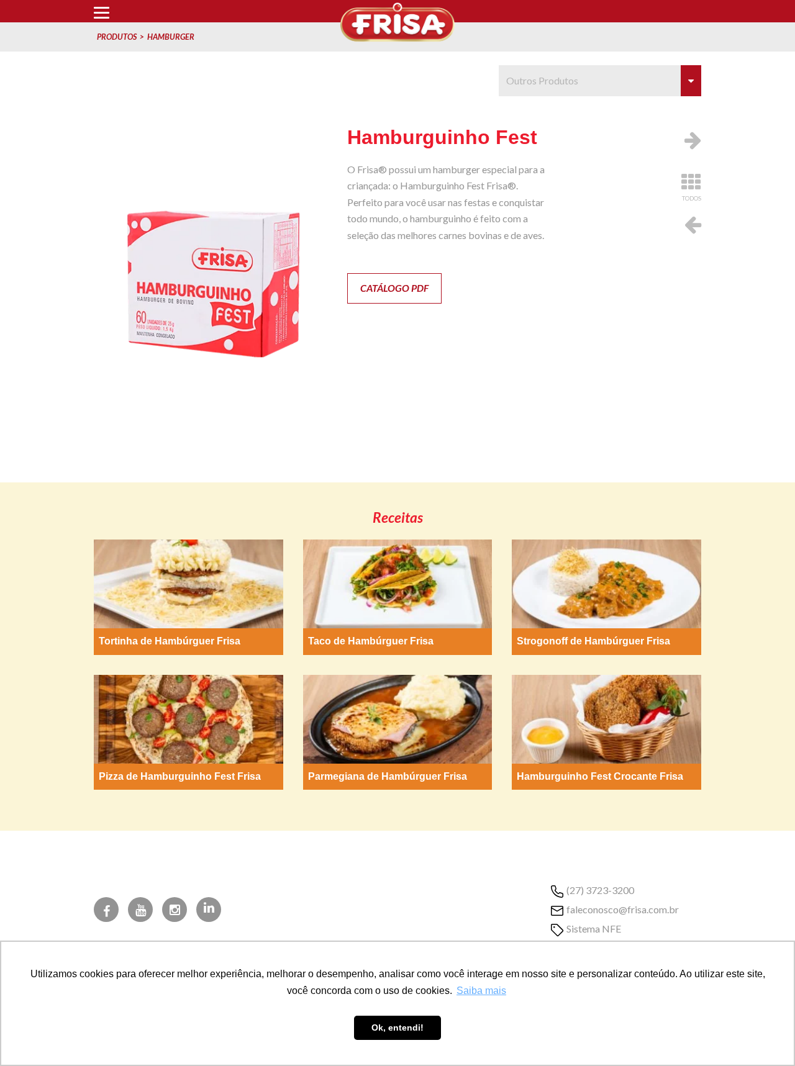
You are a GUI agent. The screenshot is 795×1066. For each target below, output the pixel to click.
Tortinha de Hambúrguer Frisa (169, 641)
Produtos (117, 37)
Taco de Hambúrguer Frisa (371, 641)
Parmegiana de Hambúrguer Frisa (387, 776)
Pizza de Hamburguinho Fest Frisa (180, 776)
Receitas (398, 517)
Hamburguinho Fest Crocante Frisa (600, 776)
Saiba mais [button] (481, 990)
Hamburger (170, 37)
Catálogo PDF (394, 288)
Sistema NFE (593, 928)
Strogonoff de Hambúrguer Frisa (593, 641)
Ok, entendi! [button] (397, 1027)
